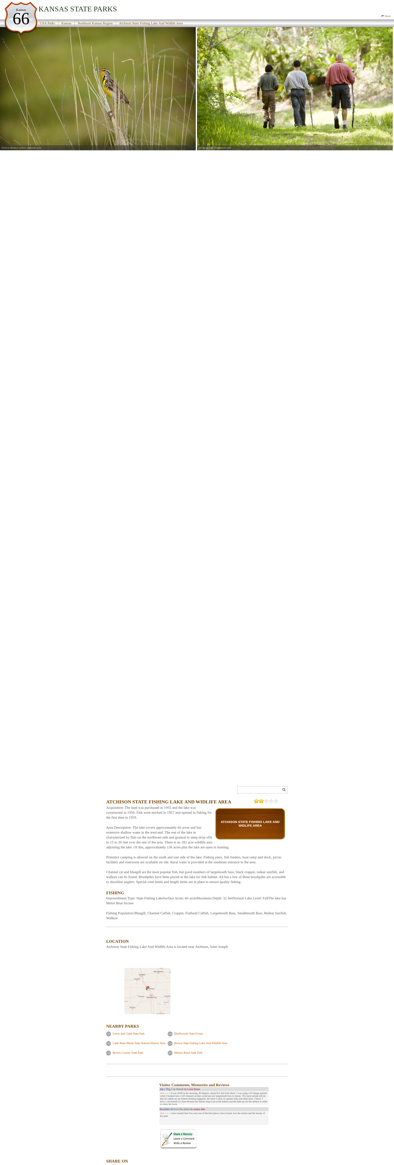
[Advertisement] (132, 1127)
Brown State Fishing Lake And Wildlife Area (200, 1043)
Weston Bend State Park (188, 1052)
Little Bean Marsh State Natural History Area (139, 1043)
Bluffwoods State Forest (188, 1033)
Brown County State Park (128, 1052)
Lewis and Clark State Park (129, 1033)
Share (387, 16)
